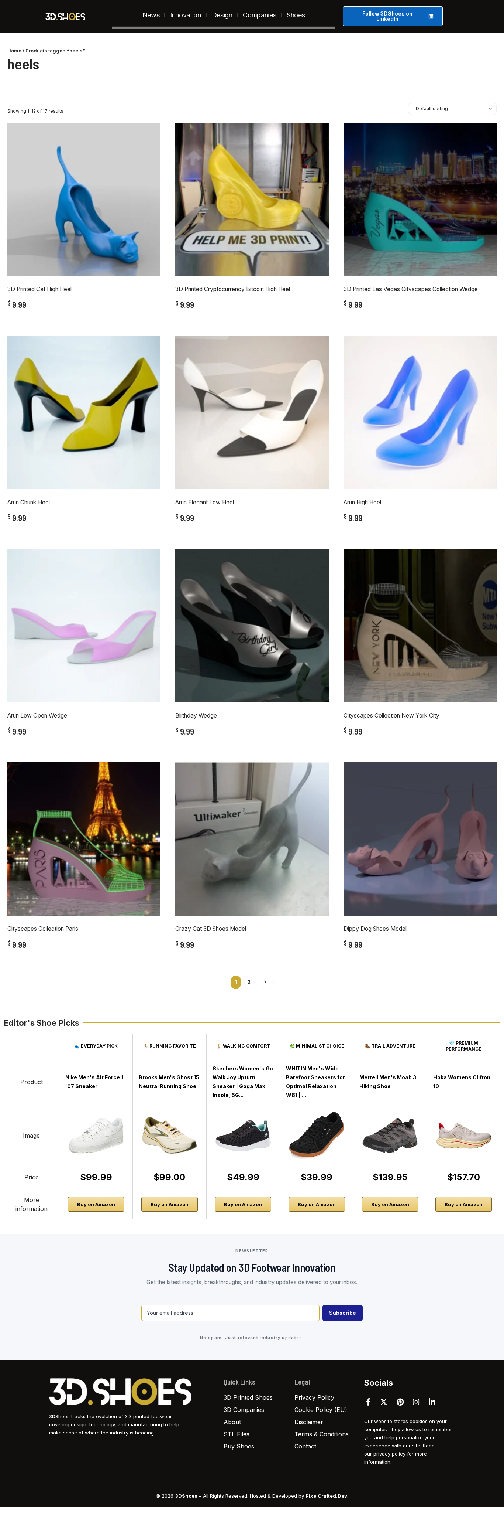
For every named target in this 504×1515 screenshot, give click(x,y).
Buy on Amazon (96, 1204)
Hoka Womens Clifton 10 (461, 1081)
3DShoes (186, 1496)
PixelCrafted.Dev (326, 1496)
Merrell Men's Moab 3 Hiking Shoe (387, 1081)
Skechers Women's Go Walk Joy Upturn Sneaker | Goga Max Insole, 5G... (243, 1081)
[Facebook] (368, 1402)
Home (14, 51)
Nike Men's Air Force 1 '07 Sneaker (94, 1081)
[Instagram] (416, 1402)
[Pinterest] (400, 1402)
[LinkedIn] (432, 1402)
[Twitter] (383, 1402)
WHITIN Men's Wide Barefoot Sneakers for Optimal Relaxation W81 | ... (315, 1081)
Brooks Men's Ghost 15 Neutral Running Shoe (169, 1081)
